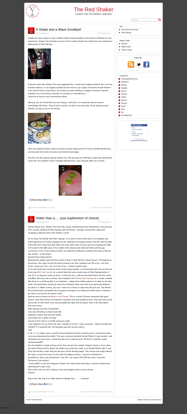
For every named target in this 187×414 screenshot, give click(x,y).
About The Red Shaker (129, 30)
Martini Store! (126, 47)
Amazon (124, 44)
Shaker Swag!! (126, 50)
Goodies (124, 94)
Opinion (124, 100)
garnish (124, 91)
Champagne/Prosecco (129, 79)
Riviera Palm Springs (84, 278)
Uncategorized (44, 33)
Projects (124, 103)
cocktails (140, 133)
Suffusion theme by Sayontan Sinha (149, 399)
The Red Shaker (93, 9)
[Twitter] (138, 64)
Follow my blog (139, 139)
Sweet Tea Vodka (107, 207)
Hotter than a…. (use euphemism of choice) (67, 218)
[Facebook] (146, 64)
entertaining (135, 135)
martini (123, 97)
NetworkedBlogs (136, 125)
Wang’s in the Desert (59, 296)
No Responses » (105, 33)
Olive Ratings (126, 33)
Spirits (123, 106)
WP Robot (13, 408)
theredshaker (42, 207)
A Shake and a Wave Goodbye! (58, 29)
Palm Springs (95, 392)
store (123, 109)
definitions (125, 82)
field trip (124, 85)
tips (122, 112)
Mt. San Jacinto (45, 272)
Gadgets (124, 88)
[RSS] (131, 64)
